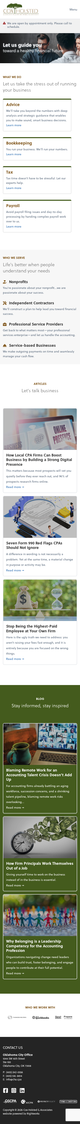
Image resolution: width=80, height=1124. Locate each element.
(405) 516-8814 (14, 1076)
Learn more (22, 125)
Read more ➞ (40, 486)
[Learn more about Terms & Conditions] (68, 1101)
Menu (73, 9)
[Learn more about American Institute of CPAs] (27, 1101)
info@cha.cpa (14, 1079)
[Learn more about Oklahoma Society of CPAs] (10, 1101)
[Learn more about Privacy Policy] (46, 1101)
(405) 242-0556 (14, 1072)
